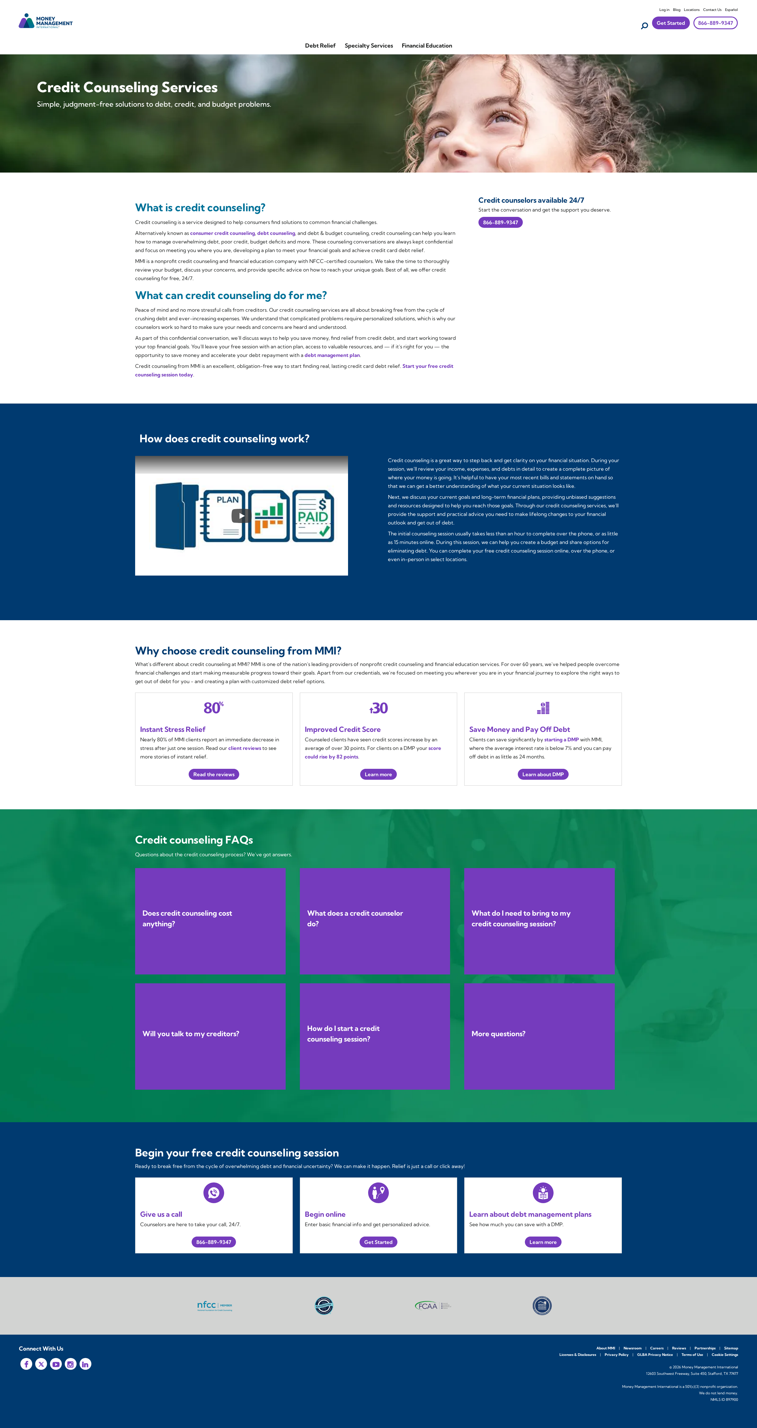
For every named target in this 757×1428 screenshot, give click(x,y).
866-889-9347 (715, 23)
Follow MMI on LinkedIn (85, 1364)
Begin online (325, 1214)
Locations (692, 9)
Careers (657, 1348)
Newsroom (633, 1348)
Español (731, 9)
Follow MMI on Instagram (71, 1364)
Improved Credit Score (343, 729)
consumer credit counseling (222, 233)
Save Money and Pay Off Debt (519, 729)
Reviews (679, 1348)
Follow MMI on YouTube (56, 1364)
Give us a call (161, 1214)
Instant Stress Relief (173, 729)
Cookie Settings (725, 1354)
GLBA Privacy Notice (655, 1354)
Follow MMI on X (41, 1364)
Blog (676, 9)
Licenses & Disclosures (577, 1354)
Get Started (671, 23)
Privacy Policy (617, 1354)
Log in (664, 9)
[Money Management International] (46, 20)
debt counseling (276, 233)
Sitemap (731, 1348)
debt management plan (332, 355)
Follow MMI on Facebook (26, 1364)
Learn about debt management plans (530, 1214)
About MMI (605, 1348)
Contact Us (712, 9)
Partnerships (705, 1348)
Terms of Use (692, 1354)
